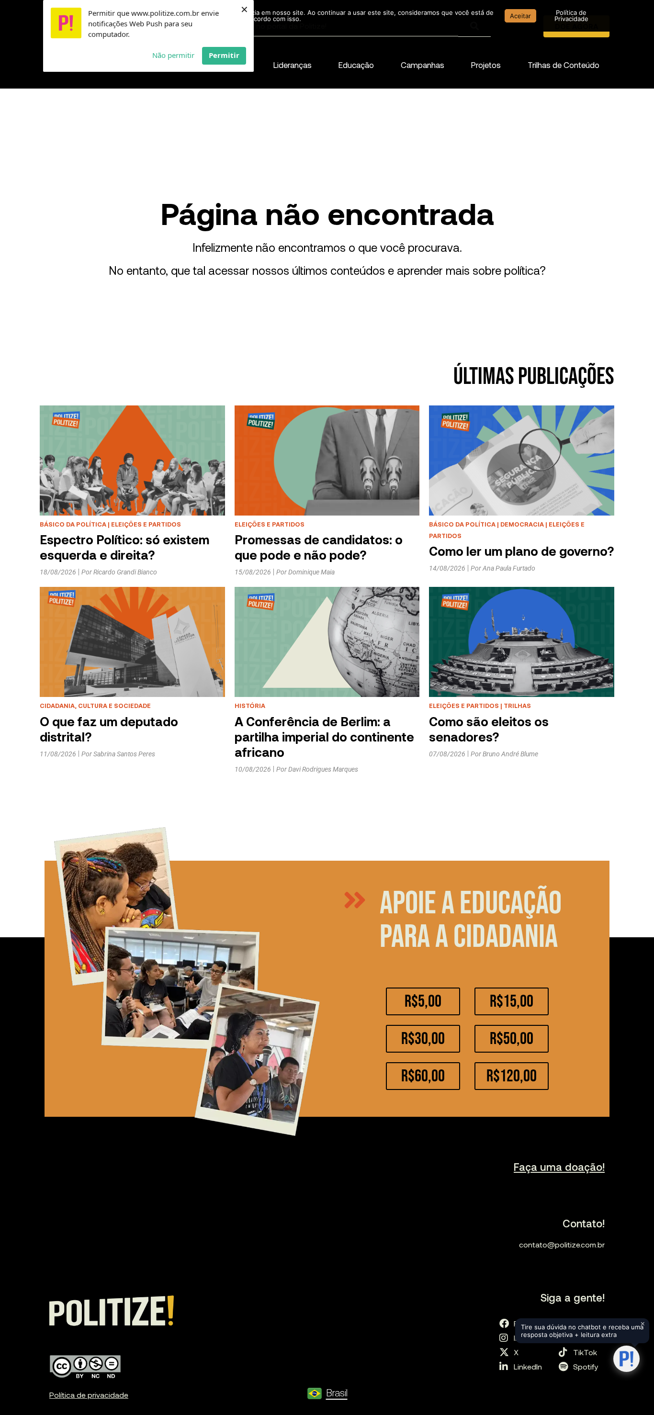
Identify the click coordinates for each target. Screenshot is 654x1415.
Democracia (522, 524)
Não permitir (173, 55)
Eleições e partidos (146, 524)
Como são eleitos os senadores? (489, 729)
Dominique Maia (311, 572)
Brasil (337, 1392)
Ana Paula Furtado (509, 568)
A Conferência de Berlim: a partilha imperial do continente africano (324, 736)
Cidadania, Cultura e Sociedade (95, 705)
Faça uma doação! (559, 1166)
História (250, 705)
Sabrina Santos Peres (124, 754)
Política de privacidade (88, 1394)
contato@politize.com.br (562, 1244)
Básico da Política (73, 524)
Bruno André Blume (510, 754)
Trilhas (517, 705)
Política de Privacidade (571, 15)
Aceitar (520, 16)
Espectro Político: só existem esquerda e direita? (124, 547)
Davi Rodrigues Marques (323, 769)
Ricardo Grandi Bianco (125, 572)
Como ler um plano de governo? (521, 550)
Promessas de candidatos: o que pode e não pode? (319, 547)
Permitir (224, 55)
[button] (292, 64)
